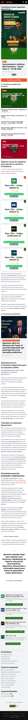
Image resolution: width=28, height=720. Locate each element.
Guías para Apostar (18, 428)
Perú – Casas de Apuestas (7, 685)
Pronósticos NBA (5, 656)
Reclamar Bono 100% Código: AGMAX (14, 194)
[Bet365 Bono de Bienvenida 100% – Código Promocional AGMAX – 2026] (14, 183)
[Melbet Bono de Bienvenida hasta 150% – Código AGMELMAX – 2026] (14, 231)
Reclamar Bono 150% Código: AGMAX (14, 218)
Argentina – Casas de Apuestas (8, 674)
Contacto (16, 717)
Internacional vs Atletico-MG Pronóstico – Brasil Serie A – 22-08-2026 (13, 66)
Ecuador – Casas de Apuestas (8, 676)
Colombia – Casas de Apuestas (8, 680)
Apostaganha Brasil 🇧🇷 (6, 693)
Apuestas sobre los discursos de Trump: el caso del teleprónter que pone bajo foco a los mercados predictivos (13, 347)
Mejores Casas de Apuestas (8, 669)
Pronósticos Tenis (5, 658)
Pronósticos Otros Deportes (8, 663)
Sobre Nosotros (6, 715)
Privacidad (12, 717)
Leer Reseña (14, 196)
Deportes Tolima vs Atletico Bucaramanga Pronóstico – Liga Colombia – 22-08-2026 (12, 122)
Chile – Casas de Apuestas (7, 678)
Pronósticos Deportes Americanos (9, 661)
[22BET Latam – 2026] (14, 255)
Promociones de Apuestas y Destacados (11, 672)
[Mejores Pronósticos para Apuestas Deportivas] (7, 1)
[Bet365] (14, 31)
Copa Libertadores (20, 480)
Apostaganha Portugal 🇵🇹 (7, 696)
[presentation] (13, 75)
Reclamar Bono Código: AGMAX (14, 266)
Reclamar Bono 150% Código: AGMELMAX (14, 242)
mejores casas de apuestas (8, 171)
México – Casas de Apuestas (8, 682)
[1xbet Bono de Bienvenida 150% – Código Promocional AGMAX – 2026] (14, 207)
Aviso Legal (22, 715)
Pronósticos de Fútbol (14, 80)
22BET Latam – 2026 (10, 635)
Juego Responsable (15, 715)
